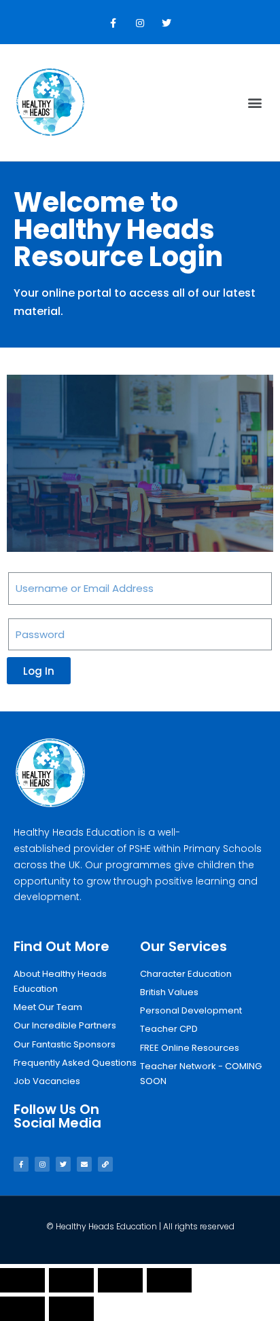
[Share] (71, 1280)
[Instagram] (139, 23)
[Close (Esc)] (22, 1280)
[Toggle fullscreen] (120, 1280)
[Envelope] (84, 1164)
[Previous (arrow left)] (22, 1309)
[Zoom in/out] (169, 1280)
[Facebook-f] (113, 23)
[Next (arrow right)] (71, 1309)
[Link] (105, 1164)
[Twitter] (167, 23)
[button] (255, 103)
